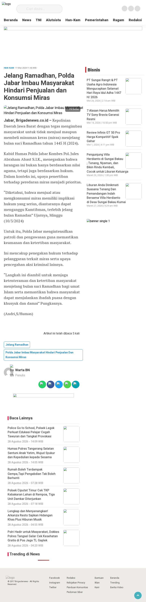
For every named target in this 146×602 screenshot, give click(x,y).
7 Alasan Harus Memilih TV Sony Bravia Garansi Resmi (103, 114)
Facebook (54, 578)
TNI (38, 20)
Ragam (118, 20)
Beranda (11, 20)
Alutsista (53, 20)
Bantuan (99, 578)
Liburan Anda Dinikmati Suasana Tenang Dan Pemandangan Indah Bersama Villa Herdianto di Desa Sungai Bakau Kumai (107, 193)
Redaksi (135, 20)
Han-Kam (72, 20)
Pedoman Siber (75, 592)
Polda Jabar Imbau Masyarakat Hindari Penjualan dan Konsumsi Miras (39, 355)
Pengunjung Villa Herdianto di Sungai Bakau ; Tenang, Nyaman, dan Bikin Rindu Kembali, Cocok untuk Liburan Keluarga (108, 163)
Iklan (97, 582)
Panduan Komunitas (77, 587)
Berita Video (116, 587)
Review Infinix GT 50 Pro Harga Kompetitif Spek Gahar (103, 136)
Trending (115, 582)
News (26, 20)
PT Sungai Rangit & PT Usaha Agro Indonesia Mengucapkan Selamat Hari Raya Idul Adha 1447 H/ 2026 (104, 88)
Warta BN (22, 370)
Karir (97, 587)
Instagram (54, 582)
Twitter (52, 587)
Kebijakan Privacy (76, 582)
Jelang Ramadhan (17, 345)
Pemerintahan (96, 20)
